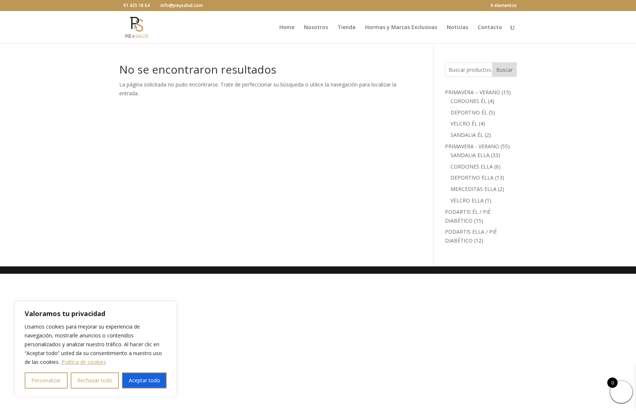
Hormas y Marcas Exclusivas (401, 28)
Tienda (347, 28)
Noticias (457, 28)
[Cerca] (169, 307)
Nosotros (316, 28)
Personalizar (46, 380)
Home (286, 28)
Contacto (490, 28)
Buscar (504, 69)
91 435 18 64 (136, 5)
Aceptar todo (144, 380)
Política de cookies (83, 361)
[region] (96, 348)
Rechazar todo (94, 380)
